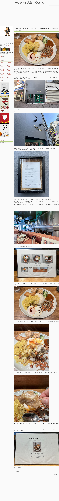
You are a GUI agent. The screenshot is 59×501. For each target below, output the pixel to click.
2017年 (9, 68)
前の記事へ (18, 471)
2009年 (9, 73)
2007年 (9, 74)
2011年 (9, 72)
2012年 (2, 72)
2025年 (9, 62)
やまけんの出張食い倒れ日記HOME (7, 8)
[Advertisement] (29, 18)
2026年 (2, 62)
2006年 (2, 76)
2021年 (9, 65)
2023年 (9, 64)
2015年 (9, 69)
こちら (8, 45)
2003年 (9, 77)
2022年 (2, 65)
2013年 (9, 70)
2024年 (2, 64)
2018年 (2, 68)
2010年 (2, 73)
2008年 (2, 74)
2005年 (9, 76)
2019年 (9, 66)
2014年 (2, 70)
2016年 (2, 69)
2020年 (2, 66)
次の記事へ (55, 474)
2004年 (2, 77)
